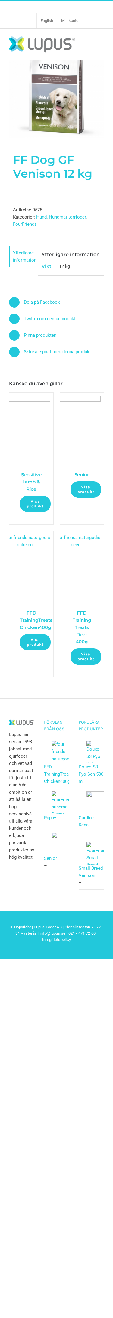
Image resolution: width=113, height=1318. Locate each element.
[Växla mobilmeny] (100, 43)
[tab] (21, 256)
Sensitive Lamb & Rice (31, 482)
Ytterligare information (23, 256)
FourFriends (25, 224)
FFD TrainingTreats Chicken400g (36, 620)
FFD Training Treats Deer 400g (82, 627)
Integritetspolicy (56, 939)
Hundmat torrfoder (67, 217)
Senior (81, 474)
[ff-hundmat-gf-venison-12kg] (56, 76)
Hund (41, 217)
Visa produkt (35, 503)
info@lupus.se (52, 933)
